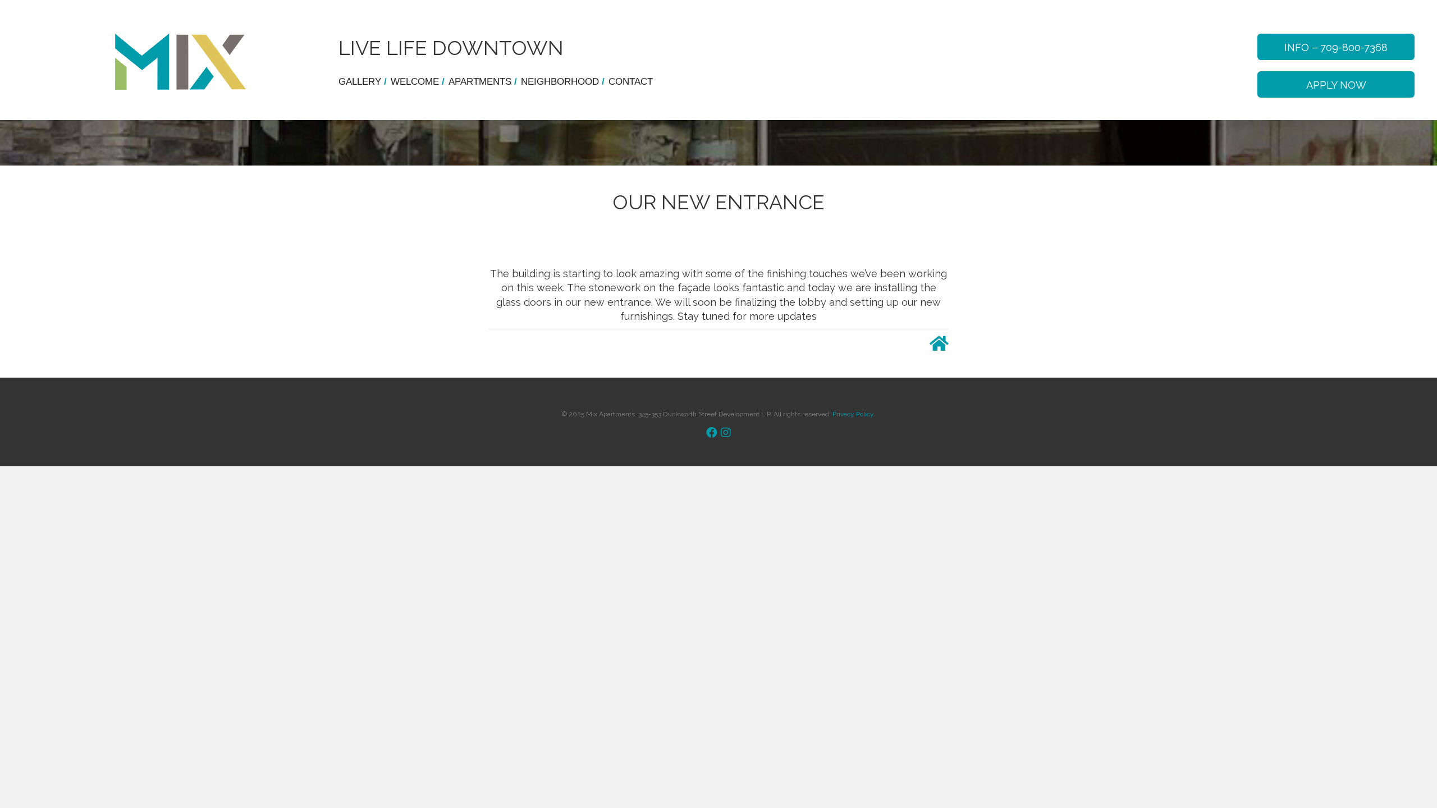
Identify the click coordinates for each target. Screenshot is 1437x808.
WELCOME (418, 81)
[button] (1336, 47)
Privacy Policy (852, 414)
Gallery (362, 81)
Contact (630, 81)
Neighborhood (563, 81)
